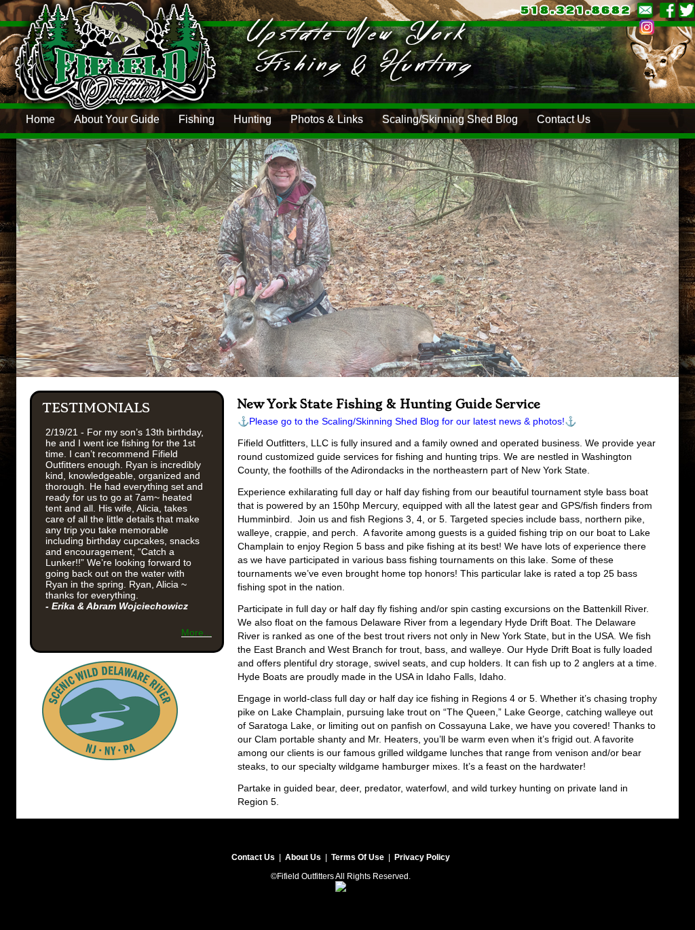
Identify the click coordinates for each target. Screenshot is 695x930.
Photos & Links (326, 119)
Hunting (252, 119)
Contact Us (563, 119)
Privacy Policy (422, 857)
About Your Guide (116, 119)
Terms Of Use (357, 857)
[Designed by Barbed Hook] (340, 879)
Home (40, 119)
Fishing (196, 119)
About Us (303, 857)
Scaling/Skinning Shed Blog (450, 119)
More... (196, 632)
